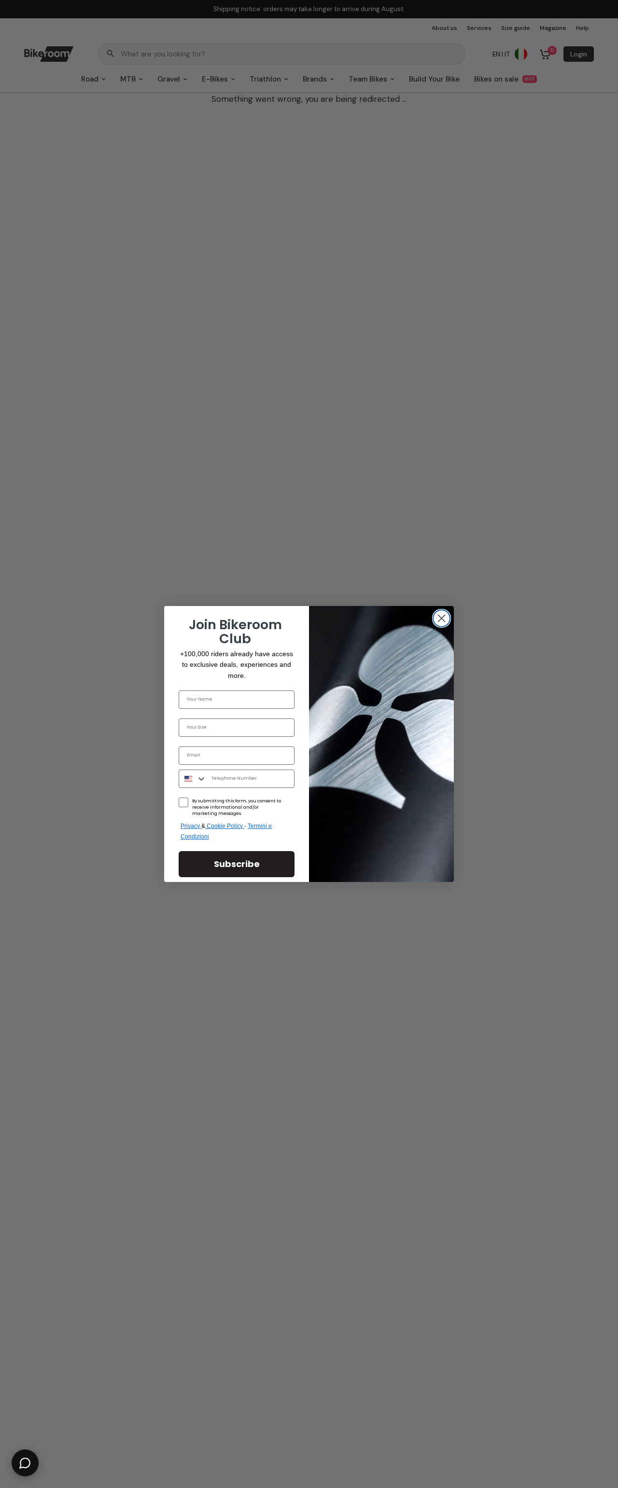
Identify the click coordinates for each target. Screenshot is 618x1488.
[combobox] (193, 778)
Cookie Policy (225, 826)
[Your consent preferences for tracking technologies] (609, 1116)
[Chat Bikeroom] (25, 1462)
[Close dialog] (441, 618)
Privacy (191, 826)
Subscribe (237, 864)
